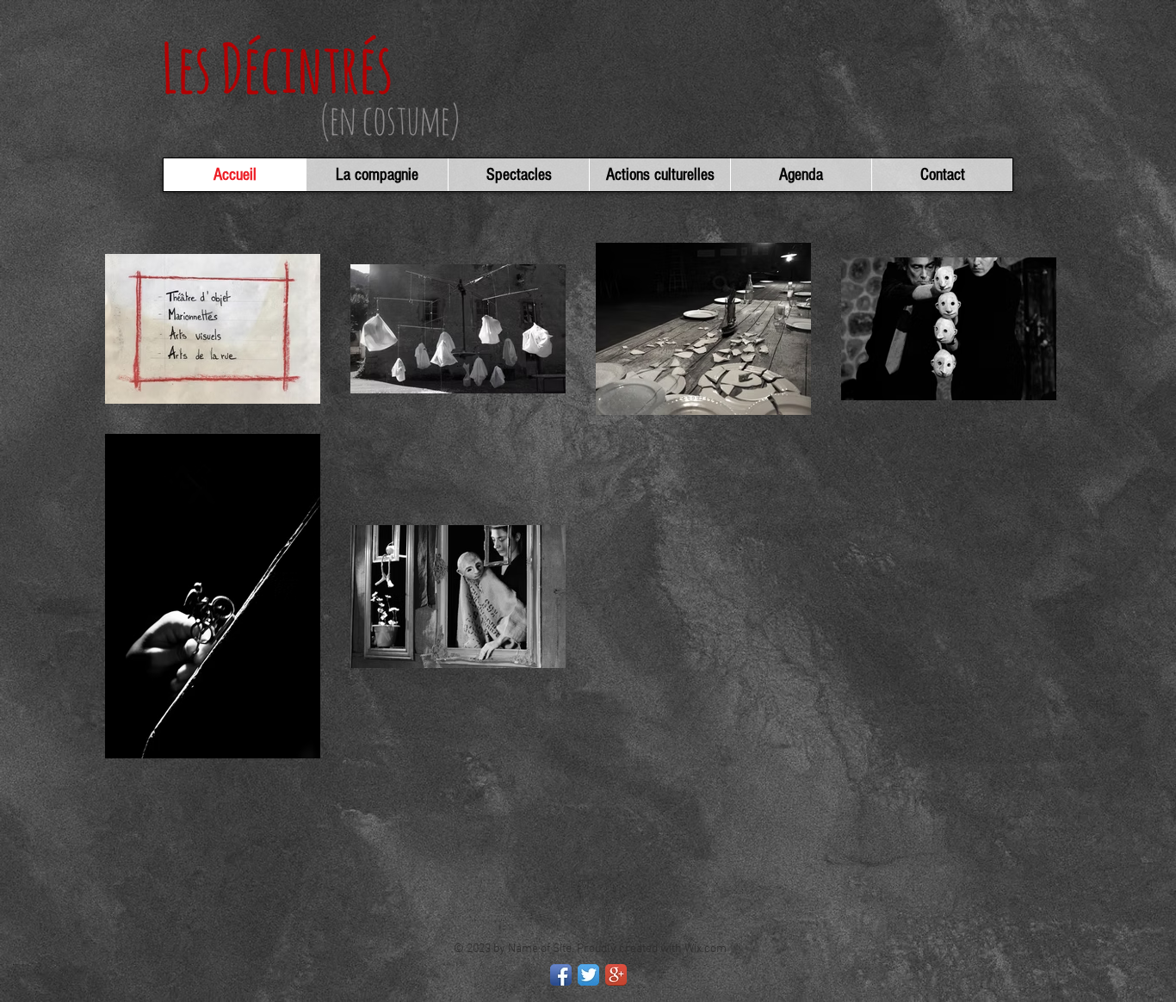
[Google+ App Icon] (616, 975)
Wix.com (705, 949)
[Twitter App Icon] (588, 975)
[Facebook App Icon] (561, 975)
